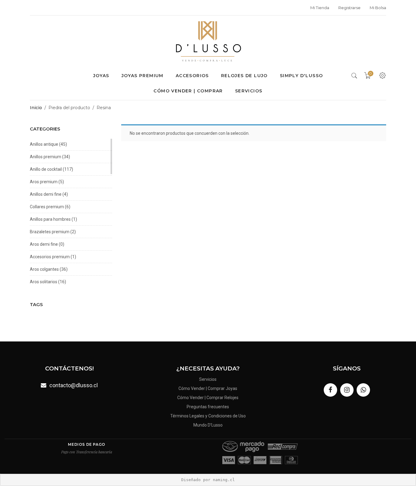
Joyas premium (143, 75)
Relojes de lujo (244, 75)
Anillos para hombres (50, 219)
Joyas (101, 75)
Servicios (249, 91)
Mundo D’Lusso (208, 425)
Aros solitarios (43, 281)
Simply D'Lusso (301, 75)
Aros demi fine (44, 244)
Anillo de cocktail (46, 169)
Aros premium (44, 181)
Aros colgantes (44, 269)
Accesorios (192, 75)
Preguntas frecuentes (208, 406)
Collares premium (47, 206)
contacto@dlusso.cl (73, 385)
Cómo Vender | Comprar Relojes (207, 397)
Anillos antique (44, 144)
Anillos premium (45, 156)
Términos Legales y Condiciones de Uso (208, 415)
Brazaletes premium (49, 231)
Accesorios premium (50, 256)
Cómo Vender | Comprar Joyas (207, 388)
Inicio (36, 107)
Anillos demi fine (46, 194)
